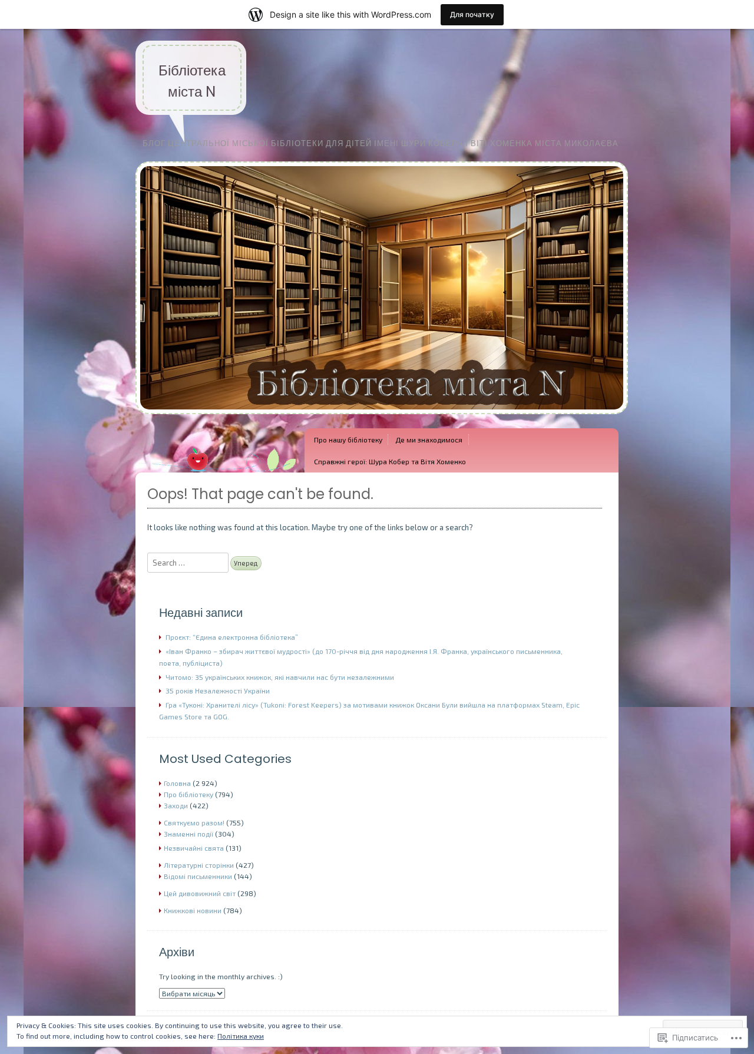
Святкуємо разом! (194, 822)
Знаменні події (188, 834)
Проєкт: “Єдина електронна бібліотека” (232, 637)
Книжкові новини (192, 910)
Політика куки (240, 1036)
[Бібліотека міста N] (381, 423)
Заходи (176, 805)
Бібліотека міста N (192, 81)
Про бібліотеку (188, 794)
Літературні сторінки (199, 865)
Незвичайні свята (194, 848)
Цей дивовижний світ (200, 893)
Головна (177, 783)
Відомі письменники (198, 876)
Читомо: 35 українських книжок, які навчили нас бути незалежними (280, 677)
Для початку (472, 14)
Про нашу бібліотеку (348, 439)
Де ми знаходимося (428, 439)
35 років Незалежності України (218, 690)
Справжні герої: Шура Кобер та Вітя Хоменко (390, 461)
